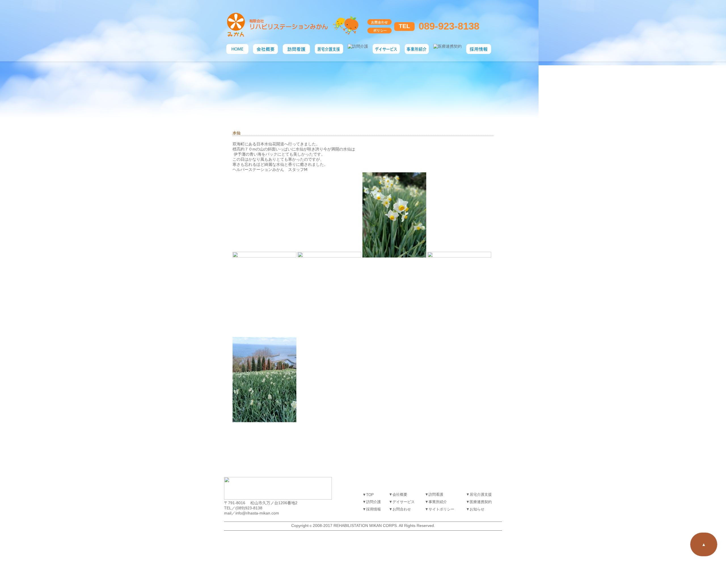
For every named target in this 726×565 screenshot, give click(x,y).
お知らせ (477, 509)
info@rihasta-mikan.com (257, 513)
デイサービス (403, 502)
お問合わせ (401, 509)
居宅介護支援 (481, 494)
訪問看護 (436, 494)
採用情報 (373, 509)
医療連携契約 (481, 502)
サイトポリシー (441, 509)
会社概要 (399, 494)
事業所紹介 (438, 502)
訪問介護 (373, 502)
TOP (370, 495)
